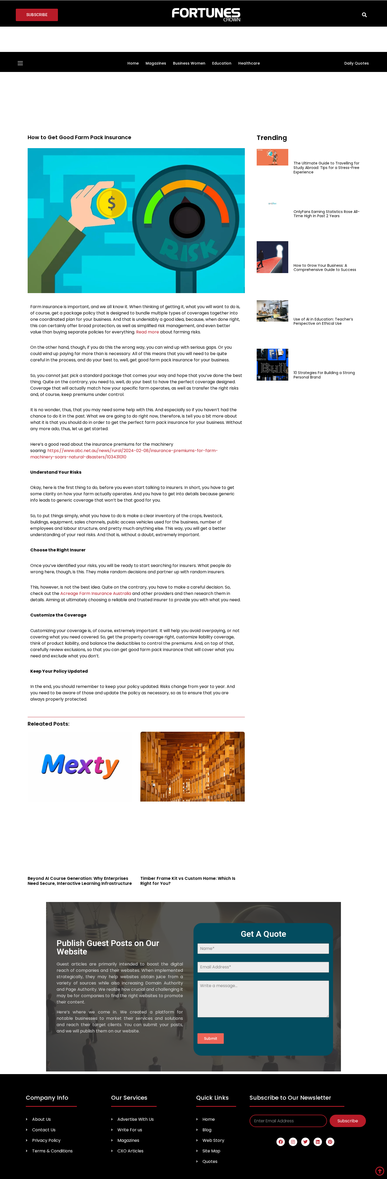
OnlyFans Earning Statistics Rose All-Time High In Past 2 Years (327, 114)
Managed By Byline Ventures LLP (331, 1069)
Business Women (189, 36)
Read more (147, 260)
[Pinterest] (330, 1020)
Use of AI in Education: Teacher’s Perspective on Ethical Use (323, 169)
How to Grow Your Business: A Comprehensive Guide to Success (325, 142)
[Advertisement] (293, 249)
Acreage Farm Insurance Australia (95, 521)
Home (133, 36)
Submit (210, 917)
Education (221, 36)
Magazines (156, 36)
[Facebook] (280, 1020)
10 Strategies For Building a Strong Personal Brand (324, 196)
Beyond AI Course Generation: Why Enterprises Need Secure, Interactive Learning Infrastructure (80, 739)
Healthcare (249, 36)
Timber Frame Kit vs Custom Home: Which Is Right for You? (187, 739)
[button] (364, 15)
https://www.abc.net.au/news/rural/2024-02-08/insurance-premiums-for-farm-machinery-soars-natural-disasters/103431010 (124, 382)
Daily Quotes (356, 36)
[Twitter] (305, 1020)
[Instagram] (293, 1020)
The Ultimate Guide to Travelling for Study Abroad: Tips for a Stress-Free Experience (326, 87)
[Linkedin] (318, 1020)
